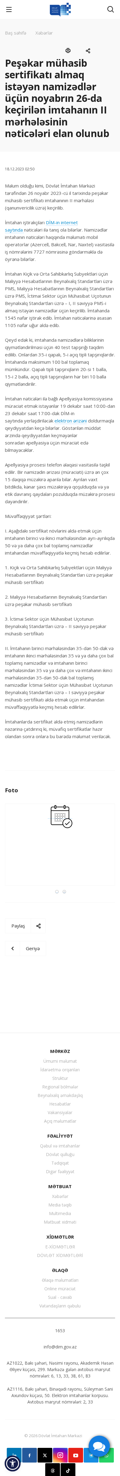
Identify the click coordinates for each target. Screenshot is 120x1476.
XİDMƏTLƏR (60, 1237)
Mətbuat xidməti (60, 1222)
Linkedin (14, 1455)
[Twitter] (45, 1455)
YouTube (75, 1455)
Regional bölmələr (60, 1087)
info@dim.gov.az (60, 1347)
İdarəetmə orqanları (60, 1070)
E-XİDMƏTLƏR (60, 1247)
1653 (60, 1330)
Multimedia (60, 1213)
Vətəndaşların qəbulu (60, 1306)
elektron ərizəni (70, 421)
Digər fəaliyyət (60, 1171)
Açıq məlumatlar (60, 1121)
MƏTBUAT (60, 1186)
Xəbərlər (60, 1196)
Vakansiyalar (60, 1112)
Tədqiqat (60, 1163)
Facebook (29, 1455)
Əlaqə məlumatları (60, 1280)
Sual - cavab (60, 1297)
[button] (12, 1463)
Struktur (60, 1078)
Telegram (91, 1455)
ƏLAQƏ (60, 1270)
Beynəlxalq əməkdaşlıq (60, 1095)
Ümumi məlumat (60, 1061)
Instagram (60, 1455)
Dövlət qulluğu (60, 1154)
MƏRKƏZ (60, 1051)
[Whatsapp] (106, 1455)
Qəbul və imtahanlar (60, 1146)
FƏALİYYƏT (60, 1136)
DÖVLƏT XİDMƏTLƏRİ (60, 1255)
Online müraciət (60, 1289)
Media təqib (60, 1205)
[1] (60, 815)
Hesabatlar (60, 1104)
